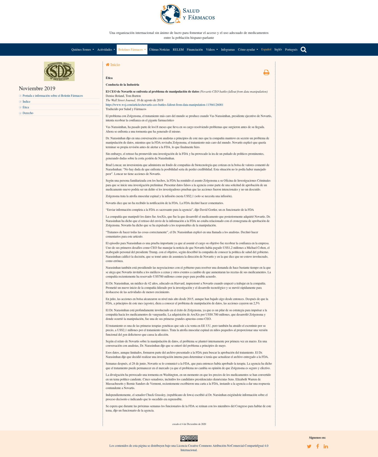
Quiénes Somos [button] (81, 49)
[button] (303, 49)
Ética (26, 107)
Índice (26, 101)
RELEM (178, 49)
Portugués (291, 49)
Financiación (195, 49)
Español (266, 49)
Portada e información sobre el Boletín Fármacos (53, 95)
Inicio (114, 64)
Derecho (28, 113)
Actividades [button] (105, 49)
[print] (266, 73)
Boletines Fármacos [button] (131, 49)
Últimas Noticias (159, 49)
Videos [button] (211, 49)
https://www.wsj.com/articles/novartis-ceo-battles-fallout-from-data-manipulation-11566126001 (164, 104)
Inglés (278, 49)
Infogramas (228, 49)
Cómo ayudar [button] (247, 49)
